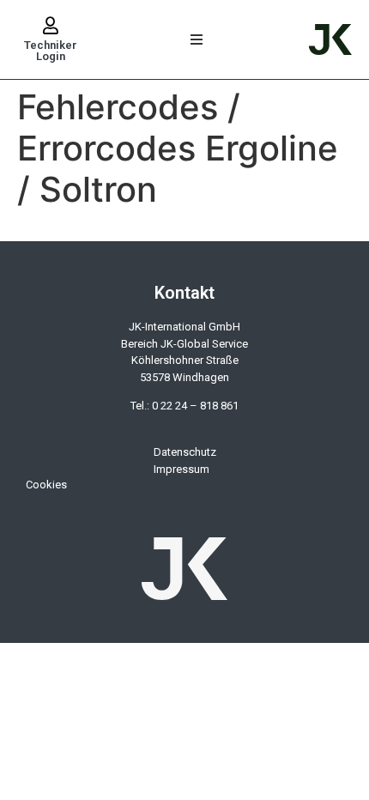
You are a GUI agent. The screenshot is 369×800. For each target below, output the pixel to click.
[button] (197, 40)
